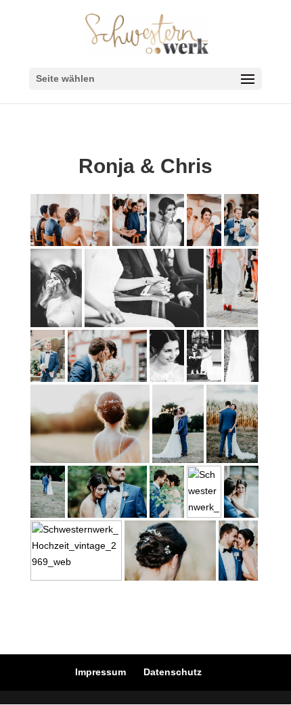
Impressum (100, 671)
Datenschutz (172, 671)
